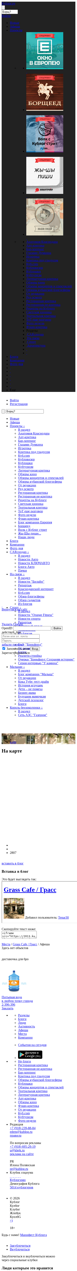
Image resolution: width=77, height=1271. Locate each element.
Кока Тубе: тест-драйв (33, 681)
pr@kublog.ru (19, 1169)
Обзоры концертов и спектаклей (49, 286)
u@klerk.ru (17, 1150)
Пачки (22, 570)
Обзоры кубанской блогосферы (48, 290)
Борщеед (24, 526)
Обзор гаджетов (29, 600)
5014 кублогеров (21, 1187)
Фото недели (35, 323)
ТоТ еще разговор (38, 319)
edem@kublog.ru (21, 1132)
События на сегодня (32, 1045)
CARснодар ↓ (19, 552)
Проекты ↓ (17, 426)
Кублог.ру (8, 3)
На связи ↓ (17, 574)
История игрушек (30, 685)
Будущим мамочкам (32, 696)
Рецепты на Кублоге (40, 308)
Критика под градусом (42, 260)
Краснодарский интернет (36, 589)
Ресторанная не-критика (43, 304)
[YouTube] (18, 1176)
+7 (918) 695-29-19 (23, 1146)
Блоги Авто (26, 567)
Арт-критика (35, 245)
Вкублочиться (20, 1249)
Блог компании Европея (35, 522)
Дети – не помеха (30, 689)
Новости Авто (28, 559)
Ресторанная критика (41, 301)
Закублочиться (20, 1245)
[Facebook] (10, 1176)
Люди (22, 1022)
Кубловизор (34, 267)
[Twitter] (13, 1176)
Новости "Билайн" (31, 581)
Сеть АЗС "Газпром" (32, 715)
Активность (26, 1026)
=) (11, 1220)
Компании (17, 544)
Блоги (14, 541)
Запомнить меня (17, 648)
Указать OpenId (12, 624)
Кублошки (33, 271)
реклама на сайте (22, 1154)
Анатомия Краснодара (42, 241)
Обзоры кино (35, 282)
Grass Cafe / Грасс (25, 944)
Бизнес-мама (27, 692)
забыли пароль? (13, 644)
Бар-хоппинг (35, 249)
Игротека (32, 256)
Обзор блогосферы (31, 596)
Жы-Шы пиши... (29, 533)
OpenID (7, 628)
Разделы (24, 1015)
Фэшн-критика (36, 327)
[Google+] (16, 1176)
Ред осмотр (34, 297)
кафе (13, 742)
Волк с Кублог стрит (32, 529)
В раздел (24, 429)
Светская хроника (39, 312)
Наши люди (26, 537)
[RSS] (20, 1176)
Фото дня (16, 548)
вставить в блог (13, 863)
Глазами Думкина (38, 253)
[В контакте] (11, 1176)
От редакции (35, 293)
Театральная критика (41, 316)
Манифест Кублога (33, 1235)
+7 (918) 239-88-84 (23, 1128)
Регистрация (19, 404)
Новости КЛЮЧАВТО (34, 563)
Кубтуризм (33, 275)
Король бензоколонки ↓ (26, 707)
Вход (35, 648)
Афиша (15, 422)
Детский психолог (31, 700)
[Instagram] (15, 1176)
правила (15, 1135)
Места (6, 944)
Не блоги (24, 1061)
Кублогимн (18, 1180)
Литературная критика (42, 279)
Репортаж (25, 585)
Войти (57, 628)
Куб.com (32, 264)
